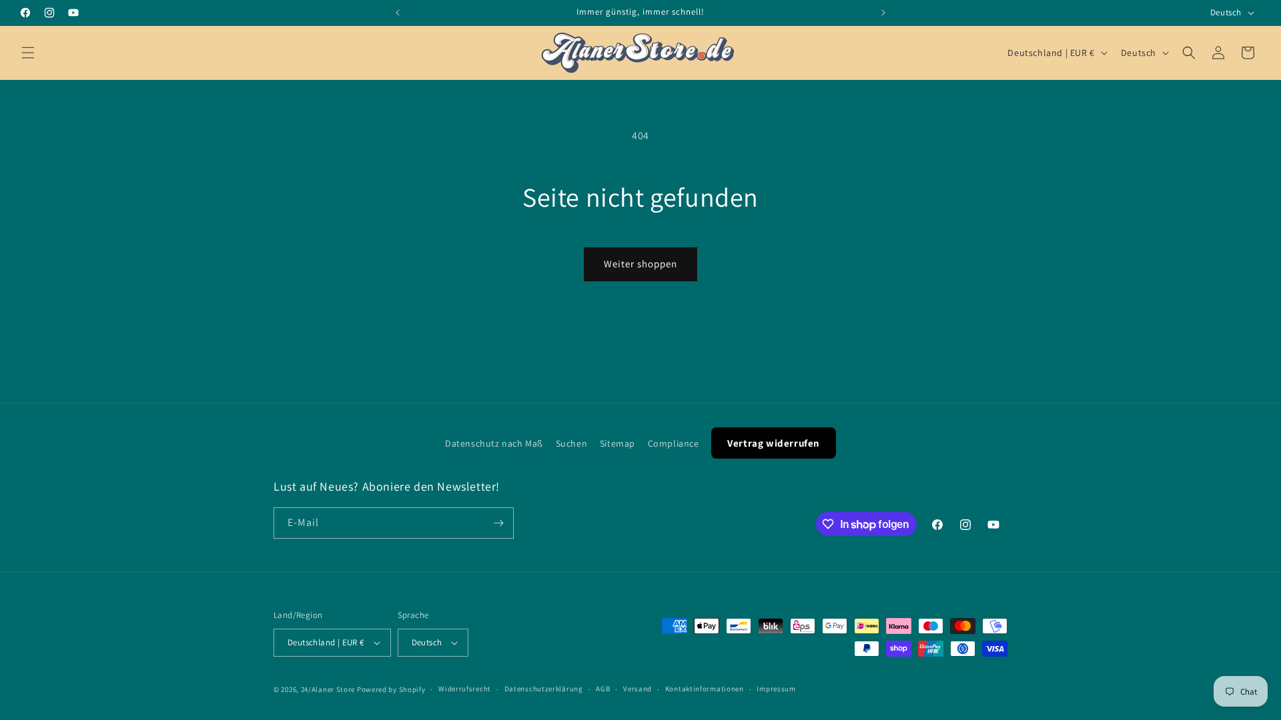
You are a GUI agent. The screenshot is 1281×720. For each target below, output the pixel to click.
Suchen (572, 443)
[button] (28, 52)
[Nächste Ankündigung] (883, 12)
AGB (603, 688)
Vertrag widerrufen (773, 443)
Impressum (776, 688)
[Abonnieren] (498, 523)
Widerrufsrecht (464, 688)
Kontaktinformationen (704, 688)
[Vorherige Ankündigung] (397, 12)
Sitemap (617, 443)
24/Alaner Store (328, 689)
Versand (637, 688)
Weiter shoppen (640, 263)
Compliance (673, 443)
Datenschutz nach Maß (494, 443)
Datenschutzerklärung (543, 688)
